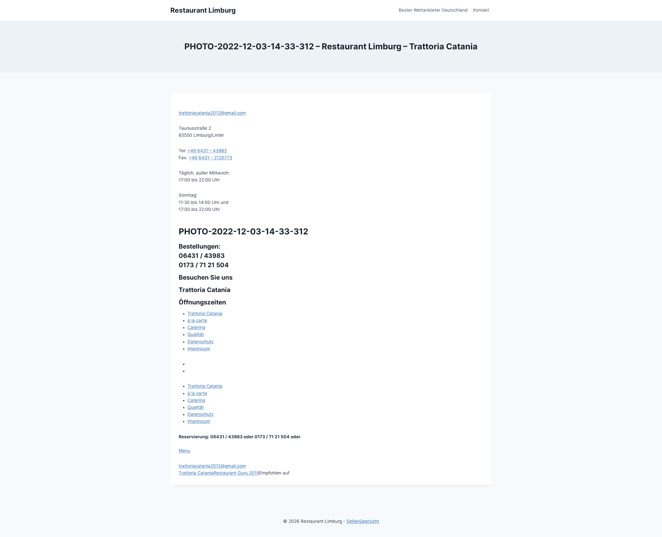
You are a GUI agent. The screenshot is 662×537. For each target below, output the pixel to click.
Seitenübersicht (363, 521)
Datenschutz (200, 341)
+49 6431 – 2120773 (210, 157)
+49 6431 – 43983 (207, 150)
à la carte (197, 320)
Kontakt (481, 10)
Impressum (198, 348)
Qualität (195, 334)
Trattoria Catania (204, 313)
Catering (196, 327)
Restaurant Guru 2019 (236, 472)
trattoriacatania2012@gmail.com (212, 113)
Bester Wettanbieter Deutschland (433, 10)
